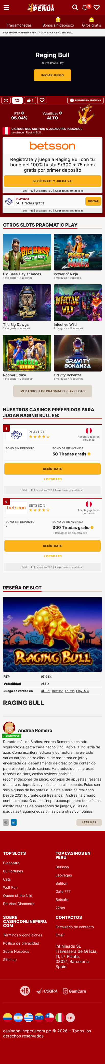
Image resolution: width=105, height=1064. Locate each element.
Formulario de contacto (75, 927)
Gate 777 (63, 891)
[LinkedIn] (14, 822)
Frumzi (70, 691)
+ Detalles (52, 479)
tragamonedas (43, 32)
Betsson (57, 691)
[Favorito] (41, 100)
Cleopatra (11, 863)
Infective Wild (65, 324)
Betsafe (62, 899)
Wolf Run (10, 887)
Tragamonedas (19, 25)
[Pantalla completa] (6, 100)
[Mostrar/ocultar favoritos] (96, 7)
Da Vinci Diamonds (18, 903)
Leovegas (64, 875)
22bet (60, 908)
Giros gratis (91, 25)
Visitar (93, 201)
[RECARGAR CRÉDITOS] (17, 100)
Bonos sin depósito (58, 25)
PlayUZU (82, 691)
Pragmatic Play (54, 62)
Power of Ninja (66, 274)
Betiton (61, 883)
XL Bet (45, 691)
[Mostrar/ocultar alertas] (75, 7)
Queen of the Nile (17, 895)
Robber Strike (14, 375)
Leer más (89, 822)
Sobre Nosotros (16, 951)
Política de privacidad (21, 943)
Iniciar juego (52, 75)
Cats (7, 879)
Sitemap (10, 959)
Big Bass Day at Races (22, 274)
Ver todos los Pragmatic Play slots (53, 391)
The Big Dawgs (16, 324)
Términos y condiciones (22, 935)
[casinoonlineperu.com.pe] (41, 8)
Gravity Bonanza (67, 375)
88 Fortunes (13, 871)
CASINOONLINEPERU (16, 32)
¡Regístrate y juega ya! (52, 181)
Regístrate (52, 469)
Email (60, 935)
